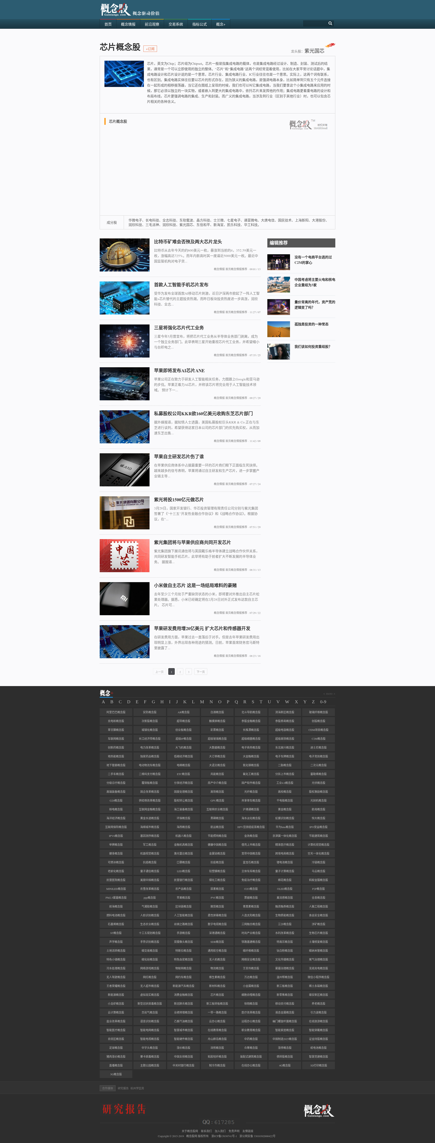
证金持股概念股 (318, 1039)
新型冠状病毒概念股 (150, 1003)
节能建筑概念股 (318, 836)
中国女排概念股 (183, 1056)
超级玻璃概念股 (217, 738)
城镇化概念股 (150, 730)
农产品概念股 (183, 889)
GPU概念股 (217, 800)
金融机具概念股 (183, 844)
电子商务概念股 (251, 747)
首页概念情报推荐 (236, 269)
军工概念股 (150, 844)
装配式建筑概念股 (251, 1056)
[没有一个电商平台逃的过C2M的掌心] (278, 269)
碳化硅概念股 (150, 959)
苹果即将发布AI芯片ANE (179, 370)
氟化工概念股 (251, 774)
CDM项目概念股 (319, 730)
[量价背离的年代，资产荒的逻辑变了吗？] (278, 314)
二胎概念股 (285, 765)
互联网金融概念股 (150, 809)
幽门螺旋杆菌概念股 (285, 1021)
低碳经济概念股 (183, 756)
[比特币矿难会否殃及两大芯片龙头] (125, 270)
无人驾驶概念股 (116, 977)
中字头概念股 (150, 1047)
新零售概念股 (285, 995)
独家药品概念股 (149, 756)
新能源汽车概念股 (183, 986)
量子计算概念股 (284, 871)
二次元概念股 (318, 765)
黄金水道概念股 (149, 818)
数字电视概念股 (217, 924)
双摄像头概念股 (183, 942)
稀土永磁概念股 (318, 986)
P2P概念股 (318, 889)
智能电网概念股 (149, 1030)
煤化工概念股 (217, 880)
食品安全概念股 (318, 915)
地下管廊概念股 (116, 765)
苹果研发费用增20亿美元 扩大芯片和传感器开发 (202, 628)
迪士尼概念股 (318, 747)
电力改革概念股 (149, 747)
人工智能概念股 (183, 915)
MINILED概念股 (116, 889)
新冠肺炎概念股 (183, 1003)
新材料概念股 (217, 986)
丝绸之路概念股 (183, 924)
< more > (329, 693)
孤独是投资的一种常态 (312, 324)
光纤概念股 (251, 791)
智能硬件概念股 (183, 1039)
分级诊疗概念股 (116, 783)
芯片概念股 (217, 995)
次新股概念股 (150, 721)
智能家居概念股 (284, 1030)
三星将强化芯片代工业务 (179, 327)
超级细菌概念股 (251, 738)
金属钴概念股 (217, 853)
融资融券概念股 (284, 906)
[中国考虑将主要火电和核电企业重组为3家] (278, 291)
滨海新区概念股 (284, 712)
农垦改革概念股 (149, 889)
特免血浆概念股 (183, 959)
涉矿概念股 (318, 924)
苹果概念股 (183, 897)
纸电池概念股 (318, 1047)
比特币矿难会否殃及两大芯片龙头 (188, 241)
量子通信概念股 (149, 871)
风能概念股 (217, 774)
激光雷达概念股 (183, 853)
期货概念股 (217, 906)
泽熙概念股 (217, 1047)
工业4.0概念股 (284, 783)
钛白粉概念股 (285, 950)
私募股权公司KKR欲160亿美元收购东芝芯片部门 (203, 413)
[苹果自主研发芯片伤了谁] (125, 485)
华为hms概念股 (285, 827)
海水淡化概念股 (251, 818)
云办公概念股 (217, 1021)
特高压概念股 (285, 942)
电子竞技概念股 (318, 756)
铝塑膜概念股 (217, 871)
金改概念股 (251, 836)
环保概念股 (183, 818)
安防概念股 (150, 712)
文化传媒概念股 (284, 959)
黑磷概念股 (217, 818)
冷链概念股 (318, 862)
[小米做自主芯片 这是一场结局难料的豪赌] (125, 614)
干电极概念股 (285, 800)
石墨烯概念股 (116, 924)
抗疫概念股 (217, 862)
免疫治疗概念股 (251, 880)
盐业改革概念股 (116, 1021)
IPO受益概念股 (318, 827)
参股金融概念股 (251, 721)
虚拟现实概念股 (149, 995)
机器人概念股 (183, 836)
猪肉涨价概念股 (116, 1056)
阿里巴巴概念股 (116, 712)
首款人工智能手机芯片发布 (181, 284)
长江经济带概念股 (150, 738)
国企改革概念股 (149, 791)
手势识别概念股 (149, 942)
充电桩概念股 (116, 721)
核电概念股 (116, 809)
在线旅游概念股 (318, 1021)
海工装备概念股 (183, 809)
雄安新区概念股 (318, 995)
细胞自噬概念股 (251, 995)
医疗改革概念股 (251, 1012)
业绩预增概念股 (183, 1012)
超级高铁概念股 (284, 738)
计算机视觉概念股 (318, 844)
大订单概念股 (217, 756)
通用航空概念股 (217, 950)
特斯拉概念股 (183, 950)
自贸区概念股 (116, 1039)
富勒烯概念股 (318, 774)
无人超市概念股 (149, 986)
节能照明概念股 (217, 836)
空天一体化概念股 (318, 853)
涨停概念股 (285, 1047)
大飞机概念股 (183, 747)
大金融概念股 (251, 756)
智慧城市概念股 (183, 1030)
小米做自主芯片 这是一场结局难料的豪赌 (195, 585)
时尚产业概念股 (251, 933)
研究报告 (123, 1088)
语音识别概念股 (149, 1021)
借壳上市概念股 (251, 844)
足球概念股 (116, 1047)
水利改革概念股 (284, 933)
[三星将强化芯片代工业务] (125, 356)
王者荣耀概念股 (116, 986)
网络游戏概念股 (149, 968)
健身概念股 (116, 853)
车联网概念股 (116, 738)
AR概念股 (184, 712)
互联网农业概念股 (217, 809)
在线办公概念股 (251, 1065)
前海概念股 (116, 906)
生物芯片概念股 (318, 933)
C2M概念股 (319, 738)
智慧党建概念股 (318, 1056)
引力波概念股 (318, 1012)
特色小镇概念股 (116, 959)
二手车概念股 (116, 774)
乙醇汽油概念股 (183, 1021)
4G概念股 (285, 1065)
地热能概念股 (116, 756)
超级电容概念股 (284, 730)
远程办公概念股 (251, 1021)
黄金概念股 (285, 809)
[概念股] (130, 17)
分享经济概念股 (183, 783)
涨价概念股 (183, 1047)
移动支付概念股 (284, 1003)
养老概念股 (318, 1003)
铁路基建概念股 (251, 942)
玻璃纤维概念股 (318, 712)
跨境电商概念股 (284, 853)
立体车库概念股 (251, 871)
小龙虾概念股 (116, 1003)
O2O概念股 (251, 889)
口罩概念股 (183, 862)
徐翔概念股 (251, 1003)
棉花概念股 (285, 880)
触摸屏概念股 (217, 721)
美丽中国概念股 (149, 880)
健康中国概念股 (217, 844)
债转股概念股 (285, 1056)
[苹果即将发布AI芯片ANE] (125, 399)
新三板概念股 (285, 986)
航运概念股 (217, 827)
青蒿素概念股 (251, 906)
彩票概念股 (217, 730)
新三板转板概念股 (217, 1003)
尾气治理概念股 (318, 959)
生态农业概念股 (149, 924)
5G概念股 (116, 1074)
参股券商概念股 (284, 721)
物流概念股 (217, 968)
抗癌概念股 (150, 862)
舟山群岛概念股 (217, 1039)
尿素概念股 (217, 889)
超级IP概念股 (184, 738)
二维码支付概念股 (150, 774)
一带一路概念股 (217, 1012)
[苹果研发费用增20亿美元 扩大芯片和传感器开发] (125, 657)
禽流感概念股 (285, 897)
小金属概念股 (251, 986)
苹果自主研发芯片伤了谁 (179, 456)
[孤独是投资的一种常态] (278, 336)
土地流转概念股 (116, 950)
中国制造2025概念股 (285, 1039)
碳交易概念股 (150, 950)
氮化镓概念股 (251, 765)
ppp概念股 (150, 897)
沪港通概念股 (251, 809)
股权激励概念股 (318, 791)
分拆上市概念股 (284, 774)
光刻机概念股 (318, 800)
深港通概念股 (217, 933)
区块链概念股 (183, 906)
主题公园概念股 (149, 1065)
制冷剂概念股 (217, 1065)
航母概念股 (318, 809)
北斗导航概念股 (251, 712)
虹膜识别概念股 (284, 818)
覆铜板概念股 (150, 783)
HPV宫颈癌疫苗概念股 (251, 827)
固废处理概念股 (183, 791)
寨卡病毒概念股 (149, 1056)
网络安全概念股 (251, 959)
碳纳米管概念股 (318, 950)
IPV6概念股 (116, 836)
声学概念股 (116, 942)
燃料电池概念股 (116, 915)
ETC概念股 (183, 774)
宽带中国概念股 (251, 853)
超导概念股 (183, 721)
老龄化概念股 (116, 871)
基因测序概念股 (149, 836)
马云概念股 (318, 871)
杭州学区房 (137, 1088)
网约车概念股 (183, 977)
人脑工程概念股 (318, 906)
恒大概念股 (318, 818)
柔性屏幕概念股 (217, 915)
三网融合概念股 (251, 924)
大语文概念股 (217, 765)
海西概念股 (183, 827)
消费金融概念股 (183, 995)
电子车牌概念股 (284, 756)
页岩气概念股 (150, 1012)
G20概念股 (116, 800)
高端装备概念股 (116, 791)
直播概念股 (116, 1065)
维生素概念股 (217, 977)
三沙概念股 (285, 924)
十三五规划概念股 (150, 933)
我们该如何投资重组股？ (313, 346)
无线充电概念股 (318, 968)
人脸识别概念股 (149, 915)
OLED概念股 (284, 889)
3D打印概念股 (318, 1065)
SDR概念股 (217, 942)
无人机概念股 (217, 959)
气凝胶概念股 (150, 906)
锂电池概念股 (285, 862)
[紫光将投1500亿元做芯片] (125, 528)
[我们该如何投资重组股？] (278, 358)
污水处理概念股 (116, 968)
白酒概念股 (217, 712)
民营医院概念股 (116, 880)
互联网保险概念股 (116, 827)
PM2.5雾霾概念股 (116, 897)
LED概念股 (183, 871)
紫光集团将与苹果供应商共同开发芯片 (192, 542)
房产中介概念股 (217, 783)
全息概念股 (318, 897)
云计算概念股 (116, 1012)
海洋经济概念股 (116, 818)
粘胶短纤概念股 (217, 1056)
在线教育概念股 (217, 1030)
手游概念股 (183, 933)
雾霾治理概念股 (284, 968)
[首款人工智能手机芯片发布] (125, 313)
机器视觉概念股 (149, 853)
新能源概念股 (116, 995)
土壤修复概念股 (318, 942)
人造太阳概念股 (251, 915)
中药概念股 (251, 1039)
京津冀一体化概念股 (285, 836)
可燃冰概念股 (116, 862)
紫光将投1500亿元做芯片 (179, 499)
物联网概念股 (183, 968)
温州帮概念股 (285, 977)
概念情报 (219, 269)
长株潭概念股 (251, 730)
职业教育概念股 (251, 1030)
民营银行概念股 (183, 880)
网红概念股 (150, 977)
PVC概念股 (217, 897)
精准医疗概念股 (284, 844)
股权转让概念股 (183, 800)
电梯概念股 (183, 765)
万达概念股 (251, 977)
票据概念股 (251, 897)
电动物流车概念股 (150, 765)
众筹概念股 (251, 1047)
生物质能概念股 (284, 915)
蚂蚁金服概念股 (318, 880)
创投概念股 (318, 721)
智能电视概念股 (149, 1039)
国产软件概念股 (251, 783)
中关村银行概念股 (183, 1065)
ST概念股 (116, 933)
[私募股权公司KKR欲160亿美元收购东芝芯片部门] (125, 442)
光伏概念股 (318, 783)
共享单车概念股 (251, 800)
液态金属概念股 (284, 1012)
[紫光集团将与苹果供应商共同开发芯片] (125, 571)
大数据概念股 (217, 747)
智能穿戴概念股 (318, 1030)
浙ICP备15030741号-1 (224, 1136)
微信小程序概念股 (318, 977)
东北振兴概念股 (284, 747)
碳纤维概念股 (251, 950)
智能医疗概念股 (116, 1030)
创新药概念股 (116, 747)
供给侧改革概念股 (150, 800)
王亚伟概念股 (251, 968)
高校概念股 (285, 791)
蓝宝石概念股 (251, 862)
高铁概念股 (217, 791)
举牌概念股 (116, 844)
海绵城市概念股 (149, 827)
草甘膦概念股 (116, 730)
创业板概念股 (183, 730)
